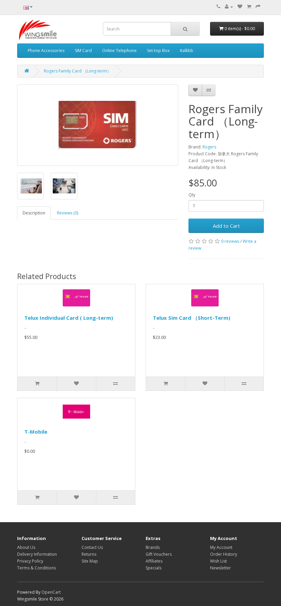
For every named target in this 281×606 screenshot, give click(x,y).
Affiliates (154, 561)
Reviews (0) (67, 213)
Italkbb (186, 50)
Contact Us (92, 547)
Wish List (218, 561)
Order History (223, 554)
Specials (153, 568)
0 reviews (230, 241)
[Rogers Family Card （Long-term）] (97, 125)
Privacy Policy (30, 561)
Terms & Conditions (36, 568)
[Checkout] (258, 7)
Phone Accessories (46, 50)
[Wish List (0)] (239, 7)
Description (34, 213)
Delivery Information (37, 554)
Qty (191, 195)
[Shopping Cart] (249, 7)
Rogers (209, 147)
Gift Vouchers (159, 554)
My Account (221, 547)
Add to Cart (226, 225)
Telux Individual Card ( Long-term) (68, 317)
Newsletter (220, 568)
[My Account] (229, 7)
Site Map (90, 561)
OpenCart (51, 592)
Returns (89, 554)
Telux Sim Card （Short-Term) (191, 317)
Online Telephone (119, 50)
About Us (26, 547)
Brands (153, 547)
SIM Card (83, 50)
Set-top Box (158, 50)
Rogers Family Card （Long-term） (77, 71)
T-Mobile (35, 431)
